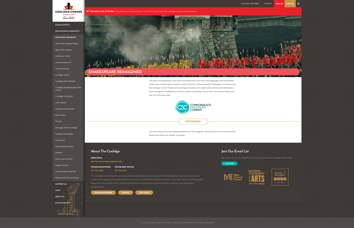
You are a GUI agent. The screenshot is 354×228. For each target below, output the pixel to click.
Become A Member (103, 192)
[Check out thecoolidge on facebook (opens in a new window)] (58, 211)
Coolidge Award (62, 75)
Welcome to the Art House (67, 178)
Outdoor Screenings (64, 134)
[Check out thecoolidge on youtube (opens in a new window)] (77, 211)
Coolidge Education (64, 96)
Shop (57, 190)
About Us (59, 196)
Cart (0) (290, 3)
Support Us (60, 184)
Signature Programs (65, 37)
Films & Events (62, 25)
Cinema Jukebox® (63, 62)
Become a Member (250, 3)
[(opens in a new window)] (193, 106)
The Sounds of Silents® (65, 171)
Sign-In (279, 3)
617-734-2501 (121, 170)
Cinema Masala (62, 69)
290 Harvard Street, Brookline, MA (106, 161)
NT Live (58, 121)
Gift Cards (144, 192)
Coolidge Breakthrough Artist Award (68, 88)
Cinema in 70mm (63, 56)
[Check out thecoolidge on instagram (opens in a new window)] (71, 211)
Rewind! (58, 153)
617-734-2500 (97, 170)
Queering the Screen (64, 146)
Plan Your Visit (62, 203)
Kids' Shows (60, 115)
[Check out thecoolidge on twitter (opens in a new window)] (64, 211)
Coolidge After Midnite (65, 81)
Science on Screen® (64, 159)
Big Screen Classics (63, 50)
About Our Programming (66, 43)
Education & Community (67, 31)
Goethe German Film (64, 109)
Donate (268, 3)
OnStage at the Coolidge (66, 128)
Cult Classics (60, 102)
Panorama (60, 140)
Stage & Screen (62, 165)
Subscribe (229, 163)
